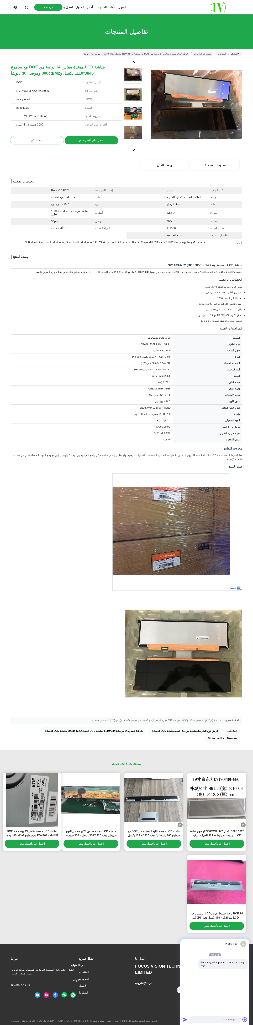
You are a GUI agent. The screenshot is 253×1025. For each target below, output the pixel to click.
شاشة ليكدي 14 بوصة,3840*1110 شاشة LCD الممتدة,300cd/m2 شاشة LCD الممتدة (94, 730)
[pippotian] (37, 995)
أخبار (90, 7)
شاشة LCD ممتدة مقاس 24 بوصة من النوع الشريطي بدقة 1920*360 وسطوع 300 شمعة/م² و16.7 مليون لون (91, 834)
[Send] (185, 1019)
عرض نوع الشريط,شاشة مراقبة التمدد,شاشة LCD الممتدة (185, 730)
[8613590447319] (73, 995)
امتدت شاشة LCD (203, 53)
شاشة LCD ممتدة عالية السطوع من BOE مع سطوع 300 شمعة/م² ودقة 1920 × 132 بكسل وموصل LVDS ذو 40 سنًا (154, 834)
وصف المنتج (164, 165)
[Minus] (185, 944)
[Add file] (244, 1019)
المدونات (84, 978)
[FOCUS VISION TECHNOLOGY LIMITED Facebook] (55, 995)
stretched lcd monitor (222, 738)
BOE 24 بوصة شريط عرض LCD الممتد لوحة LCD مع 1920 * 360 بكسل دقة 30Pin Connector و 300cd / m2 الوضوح (217, 916)
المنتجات (101, 7)
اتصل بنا (67, 7)
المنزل (122, 7)
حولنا (112, 7)
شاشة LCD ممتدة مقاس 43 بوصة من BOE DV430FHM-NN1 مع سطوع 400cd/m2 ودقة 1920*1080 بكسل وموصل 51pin (32, 834)
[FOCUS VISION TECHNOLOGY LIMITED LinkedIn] (46, 995)
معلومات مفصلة (215, 165)
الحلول (80, 7)
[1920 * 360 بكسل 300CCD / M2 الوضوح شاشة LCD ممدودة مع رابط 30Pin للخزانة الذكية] (216, 800)
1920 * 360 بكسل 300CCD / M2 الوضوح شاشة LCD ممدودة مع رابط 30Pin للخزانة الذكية (216, 833)
